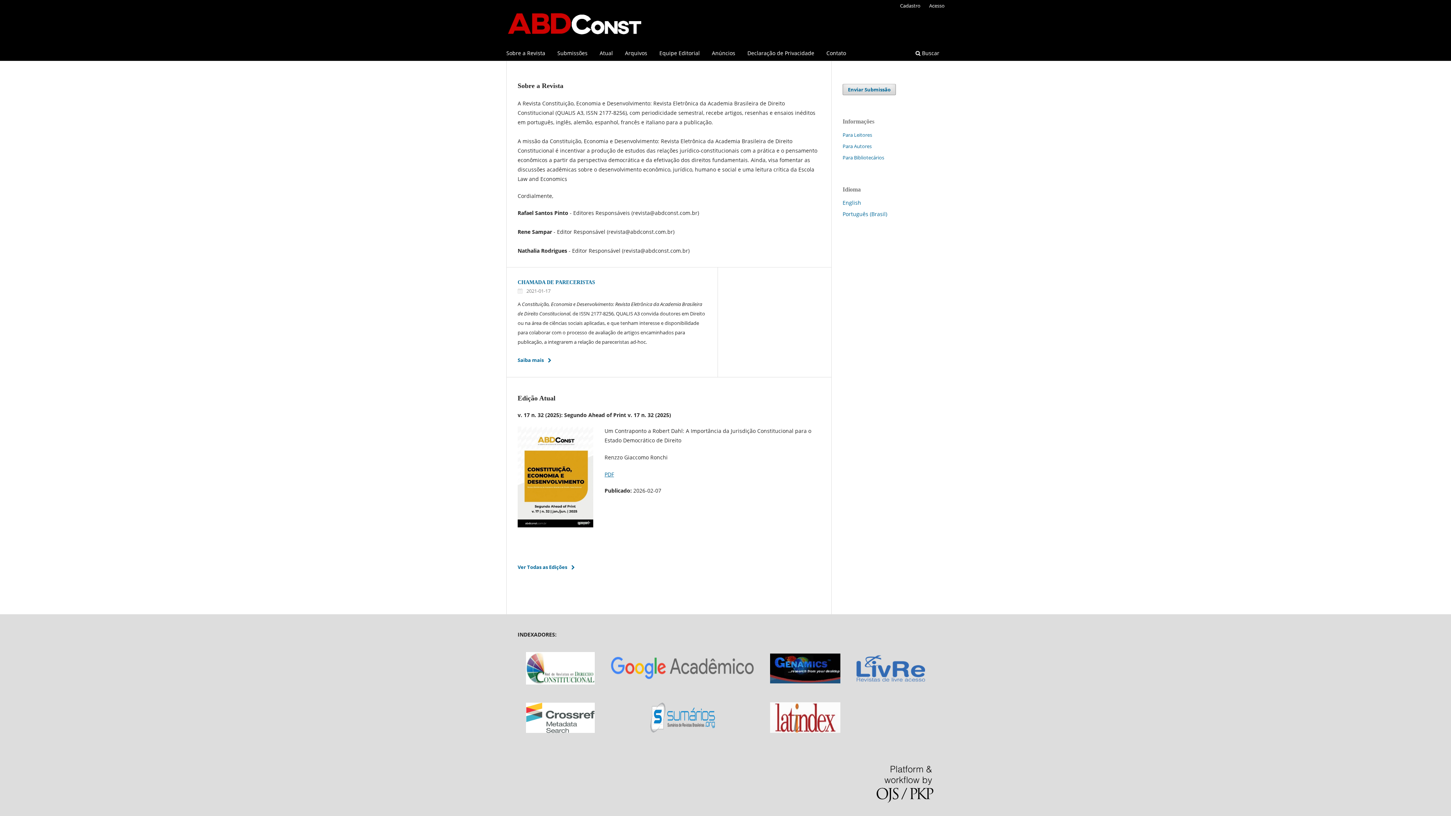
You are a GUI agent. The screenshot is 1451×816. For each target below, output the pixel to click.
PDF (609, 474)
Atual (606, 53)
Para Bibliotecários (863, 157)
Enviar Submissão (869, 89)
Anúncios (723, 53)
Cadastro (910, 5)
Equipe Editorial (679, 53)
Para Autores (857, 146)
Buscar (929, 53)
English (852, 202)
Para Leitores (857, 134)
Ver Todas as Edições (542, 567)
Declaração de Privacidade (780, 53)
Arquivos (636, 53)
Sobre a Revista (525, 53)
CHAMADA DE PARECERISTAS (556, 282)
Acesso (937, 5)
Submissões (572, 53)
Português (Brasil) (865, 214)
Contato (836, 53)
